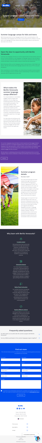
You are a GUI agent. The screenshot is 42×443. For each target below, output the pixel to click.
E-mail (2, 362)
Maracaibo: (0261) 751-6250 (21, 414)
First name (3, 357)
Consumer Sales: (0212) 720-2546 (20, 415)
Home (2, 28)
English (36, 64)
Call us (10, 2)
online (33, 65)
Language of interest (26, 368)
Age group (3, 373)
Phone (23, 362)
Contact (13, 430)
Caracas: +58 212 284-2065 (21, 412)
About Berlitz (14, 427)
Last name (24, 357)
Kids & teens (7, 28)
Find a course (15, 424)
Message (2, 379)
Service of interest (5, 368)
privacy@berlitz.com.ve (34, 392)
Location (23, 373)
